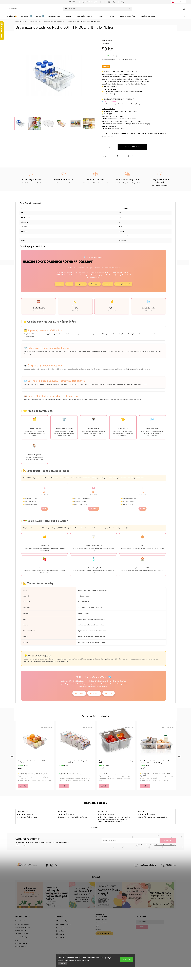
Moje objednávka (20, 947)
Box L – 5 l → (108, 693)
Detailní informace (107, 137)
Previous (12, 756)
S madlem (122, 231)
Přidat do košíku (132, 147)
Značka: (105, 43)
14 (120, 213)
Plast (120, 227)
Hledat (142, 926)
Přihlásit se (167, 840)
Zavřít (166, 163)
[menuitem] (12, 16)
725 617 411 (72, 2)
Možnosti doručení (130, 60)
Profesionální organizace (22, 924)
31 (120, 218)
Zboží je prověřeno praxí (22, 927)
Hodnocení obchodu (95, 803)
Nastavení (62, 963)
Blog (122, 2)
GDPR (97, 926)
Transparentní (123, 236)
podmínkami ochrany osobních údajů (165, 845)
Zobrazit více (95, 827)
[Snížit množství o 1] (104, 147)
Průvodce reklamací (101, 920)
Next (179, 756)
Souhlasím (126, 959)
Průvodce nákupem (101, 916)
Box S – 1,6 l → (79, 693)
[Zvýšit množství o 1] (115, 147)
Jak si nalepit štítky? (21, 937)
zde (88, 960)
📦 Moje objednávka (104, 933)
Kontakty (98, 929)
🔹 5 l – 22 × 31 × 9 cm (108, 109)
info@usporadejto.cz (91, 2)
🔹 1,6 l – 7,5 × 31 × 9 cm (109, 102)
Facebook (46, 865)
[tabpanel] (35, 755)
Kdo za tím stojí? (20, 921)
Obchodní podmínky (101, 923)
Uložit (106, 162)
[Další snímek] (94, 75)
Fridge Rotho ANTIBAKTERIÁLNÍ (157, 133)
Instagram (51, 865)
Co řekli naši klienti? (21, 931)
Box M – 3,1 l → (94, 693)
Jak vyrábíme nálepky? (22, 934)
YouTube (56, 865)
